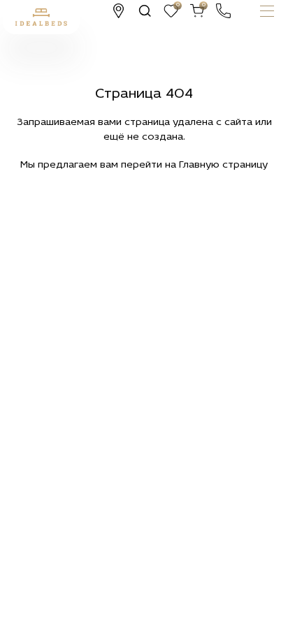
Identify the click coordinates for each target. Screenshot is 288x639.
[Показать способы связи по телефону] (223, 10)
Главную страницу (223, 165)
